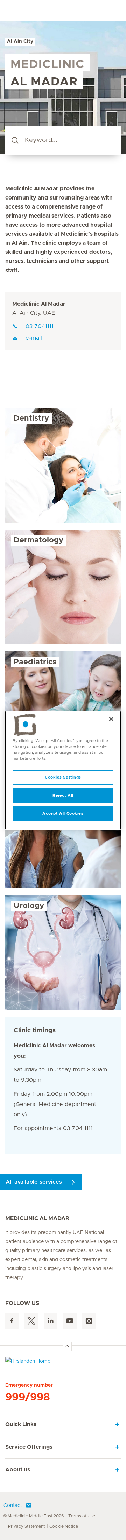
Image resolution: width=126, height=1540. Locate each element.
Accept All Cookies (62, 813)
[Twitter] (31, 1321)
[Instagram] (89, 1321)
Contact (13, 1505)
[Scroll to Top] (67, 1346)
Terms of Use (81, 1516)
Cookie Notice (63, 1526)
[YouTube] (70, 1321)
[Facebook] (12, 1321)
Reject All (63, 795)
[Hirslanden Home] (63, 1363)
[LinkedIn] (50, 1321)
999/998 (27, 1397)
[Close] (111, 718)
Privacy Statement (26, 1526)
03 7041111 (40, 326)
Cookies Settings (63, 777)
